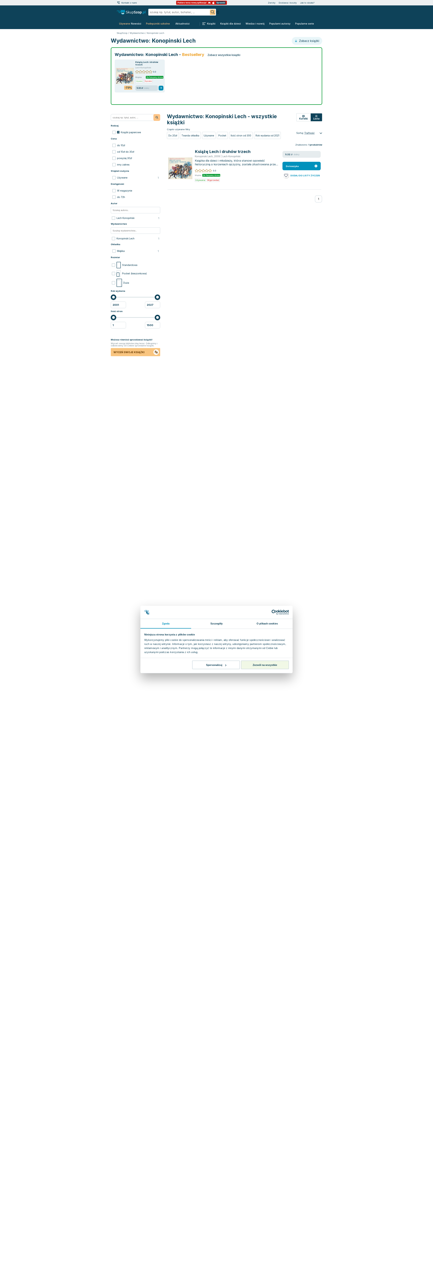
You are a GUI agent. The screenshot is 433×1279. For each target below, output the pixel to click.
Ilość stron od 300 (241, 135)
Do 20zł (172, 135)
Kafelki (303, 118)
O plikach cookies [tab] (267, 623)
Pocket (222, 135)
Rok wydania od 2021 (267, 135)
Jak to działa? (307, 2)
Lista (316, 118)
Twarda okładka (190, 135)
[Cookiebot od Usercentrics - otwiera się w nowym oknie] (274, 612)
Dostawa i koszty (288, 2)
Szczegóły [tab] (216, 623)
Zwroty (271, 2)
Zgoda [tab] (166, 623)
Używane (209, 135)
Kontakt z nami (129, 2)
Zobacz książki (308, 41)
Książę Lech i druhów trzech (222, 151)
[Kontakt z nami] (118, 2)
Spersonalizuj (214, 665)
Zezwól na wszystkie (265, 665)
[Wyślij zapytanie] (212, 12)
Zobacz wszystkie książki (224, 55)
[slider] (113, 297)
